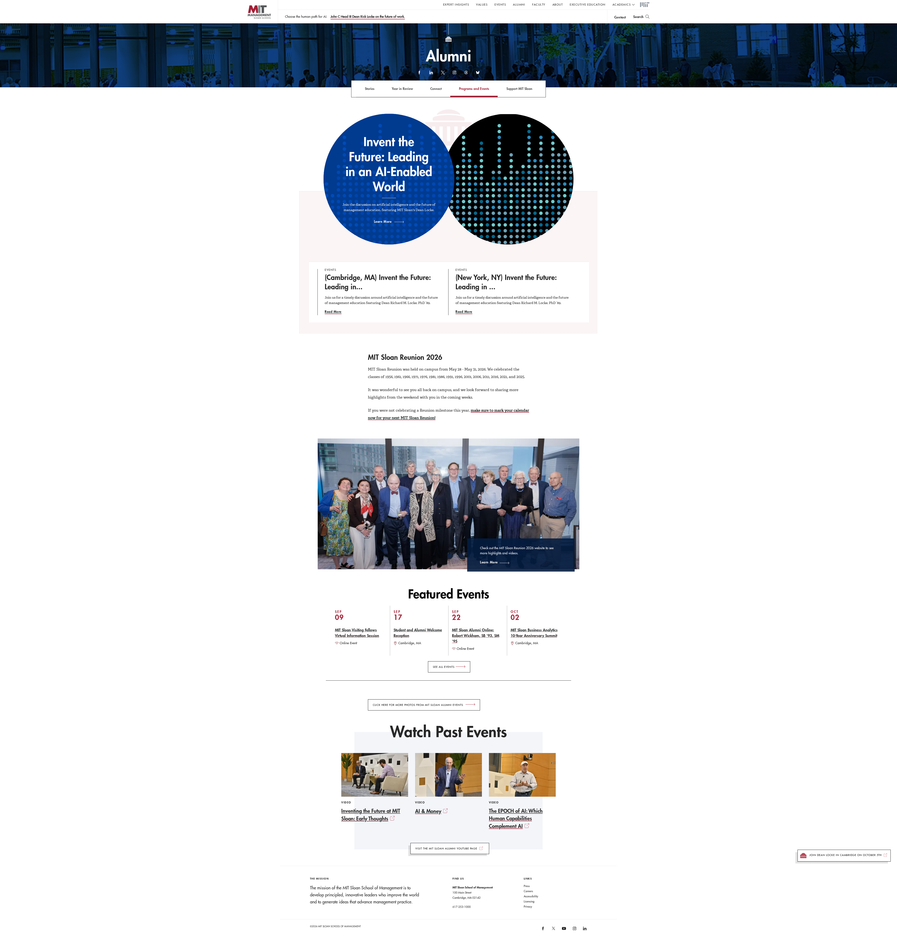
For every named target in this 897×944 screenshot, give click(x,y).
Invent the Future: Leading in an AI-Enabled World (388, 164)
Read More (333, 311)
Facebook (419, 74)
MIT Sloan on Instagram (574, 930)
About (557, 4)
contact (620, 17)
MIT (644, 5)
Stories (369, 88)
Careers (528, 891)
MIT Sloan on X (553, 930)
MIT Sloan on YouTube (563, 931)
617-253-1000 (461, 907)
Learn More (383, 221)
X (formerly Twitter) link (442, 74)
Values (482, 4)
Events (500, 4)
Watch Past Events (448, 731)
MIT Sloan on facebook (543, 930)
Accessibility (531, 896)
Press (527, 886)
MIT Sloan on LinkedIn (584, 930)
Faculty (538, 4)
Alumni (519, 4)
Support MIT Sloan (519, 88)
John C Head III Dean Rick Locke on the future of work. (368, 16)
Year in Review (402, 88)
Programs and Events (474, 88)
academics (621, 4)
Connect (436, 88)
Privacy (528, 906)
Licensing (529, 901)
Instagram (454, 74)
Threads (466, 74)
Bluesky (477, 74)
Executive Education (587, 4)
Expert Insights (456, 4)
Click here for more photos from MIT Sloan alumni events (418, 705)
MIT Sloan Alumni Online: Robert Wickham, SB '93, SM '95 (475, 635)
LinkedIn (431, 74)
